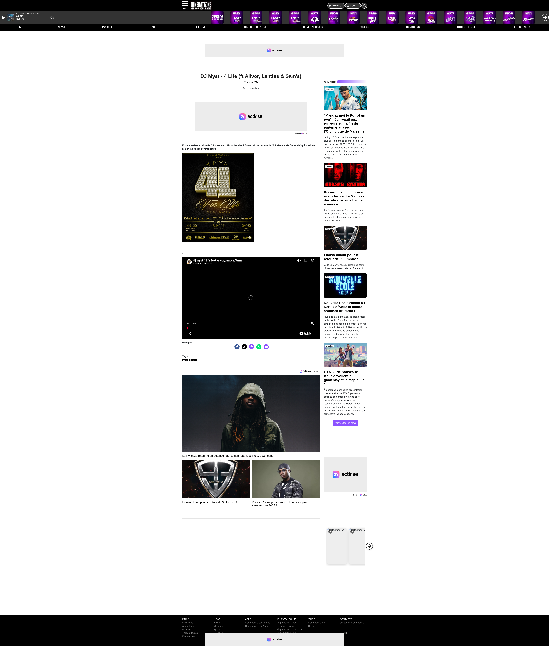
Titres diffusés (467, 27)
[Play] (4, 17)
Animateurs (188, 626)
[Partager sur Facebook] (236, 348)
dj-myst (193, 360)
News (61, 27)
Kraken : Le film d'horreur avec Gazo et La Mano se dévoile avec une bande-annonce (345, 198)
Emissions (187, 622)
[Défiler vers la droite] (369, 546)
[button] (337, 546)
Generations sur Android (258, 626)
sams (185, 360)
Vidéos (364, 27)
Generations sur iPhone (257, 622)
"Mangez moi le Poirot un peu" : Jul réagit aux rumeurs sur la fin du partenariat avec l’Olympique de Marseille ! (345, 123)
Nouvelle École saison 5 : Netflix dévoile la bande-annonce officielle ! (344, 307)
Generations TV (313, 27)
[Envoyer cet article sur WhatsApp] (258, 348)
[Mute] (52, 17)
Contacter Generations (352, 622)
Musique (107, 27)
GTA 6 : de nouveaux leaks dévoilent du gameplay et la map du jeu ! (345, 378)
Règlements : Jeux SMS (289, 629)
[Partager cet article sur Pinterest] (251, 348)
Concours (413, 27)
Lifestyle (201, 27)
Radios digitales (255, 27)
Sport (154, 27)
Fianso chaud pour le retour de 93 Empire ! (341, 257)
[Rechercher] (364, 6)
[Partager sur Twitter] (243, 348)
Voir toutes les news (345, 422)
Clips (311, 626)
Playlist (186, 629)
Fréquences (522, 27)
